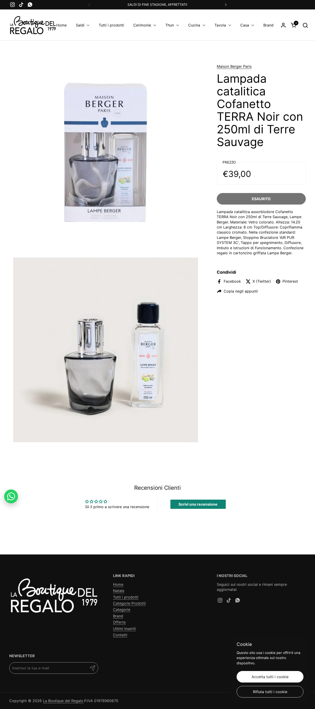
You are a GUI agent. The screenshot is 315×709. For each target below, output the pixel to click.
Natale (118, 590)
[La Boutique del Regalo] (32, 25)
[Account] (283, 25)
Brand (118, 616)
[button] (305, 25)
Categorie (121, 609)
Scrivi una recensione (197, 504)
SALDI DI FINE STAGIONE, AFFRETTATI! (157, 4)
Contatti (120, 635)
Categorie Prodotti (129, 603)
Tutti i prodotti (125, 597)
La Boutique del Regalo (63, 700)
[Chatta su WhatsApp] (11, 496)
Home (118, 584)
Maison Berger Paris (234, 66)
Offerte (119, 622)
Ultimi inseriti (124, 628)
